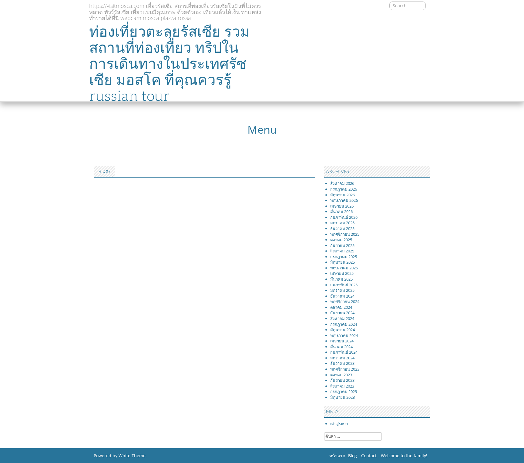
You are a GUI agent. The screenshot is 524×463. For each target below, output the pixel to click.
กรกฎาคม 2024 (343, 324)
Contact (369, 455)
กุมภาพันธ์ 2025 (344, 285)
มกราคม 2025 (342, 290)
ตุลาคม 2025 (341, 239)
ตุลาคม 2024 (341, 307)
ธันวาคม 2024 (342, 296)
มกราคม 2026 (342, 222)
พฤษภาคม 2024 (344, 335)
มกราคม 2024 (342, 358)
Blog (352, 455)
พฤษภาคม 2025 (344, 268)
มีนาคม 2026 (341, 211)
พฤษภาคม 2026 (344, 200)
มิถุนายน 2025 (342, 262)
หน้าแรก (337, 455)
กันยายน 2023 (342, 380)
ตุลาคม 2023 (341, 375)
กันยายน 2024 (342, 312)
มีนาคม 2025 (341, 279)
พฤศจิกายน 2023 (344, 369)
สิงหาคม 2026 (342, 183)
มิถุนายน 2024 (342, 329)
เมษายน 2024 (342, 341)
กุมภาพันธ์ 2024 (344, 352)
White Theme (132, 455)
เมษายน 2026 (342, 206)
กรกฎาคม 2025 (343, 256)
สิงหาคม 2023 (342, 386)
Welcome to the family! (404, 455)
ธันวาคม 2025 (342, 228)
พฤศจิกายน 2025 (344, 234)
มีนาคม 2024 (341, 346)
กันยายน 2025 (342, 245)
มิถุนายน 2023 (342, 397)
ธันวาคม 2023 (342, 363)
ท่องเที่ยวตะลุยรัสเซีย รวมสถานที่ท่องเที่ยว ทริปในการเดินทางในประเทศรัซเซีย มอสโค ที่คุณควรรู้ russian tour (169, 64)
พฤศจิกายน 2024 (344, 301)
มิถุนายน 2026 (342, 195)
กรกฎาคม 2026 (343, 189)
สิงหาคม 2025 (342, 251)
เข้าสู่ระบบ (339, 423)
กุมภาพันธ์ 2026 (344, 217)
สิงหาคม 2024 (342, 318)
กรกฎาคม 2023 (343, 391)
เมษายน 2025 (342, 273)
